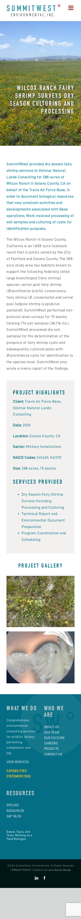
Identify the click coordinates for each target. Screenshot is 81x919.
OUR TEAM (51, 732)
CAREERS (51, 743)
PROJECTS (51, 748)
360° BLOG (13, 816)
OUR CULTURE (54, 738)
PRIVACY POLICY (21, 870)
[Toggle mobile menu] (71, 8)
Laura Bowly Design (59, 870)
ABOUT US (51, 727)
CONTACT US (53, 754)
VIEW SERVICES (17, 762)
